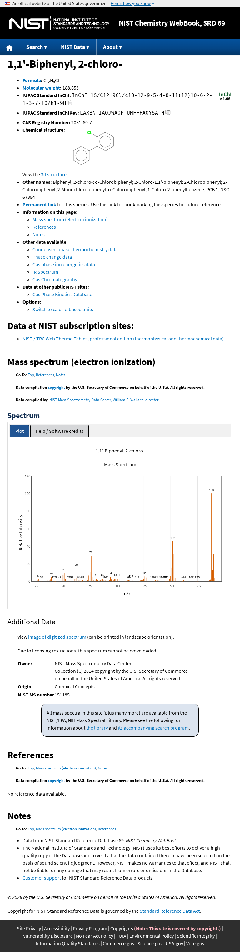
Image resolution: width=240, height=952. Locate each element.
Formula (31, 80)
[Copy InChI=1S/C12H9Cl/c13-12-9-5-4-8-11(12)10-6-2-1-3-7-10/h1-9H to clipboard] (69, 104)
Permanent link (39, 204)
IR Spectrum (45, 272)
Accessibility (57, 928)
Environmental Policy (151, 936)
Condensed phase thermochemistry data (75, 249)
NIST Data (73, 47)
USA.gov (174, 943)
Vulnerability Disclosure (48, 936)
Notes (38, 234)
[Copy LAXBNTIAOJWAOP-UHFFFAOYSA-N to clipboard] (168, 114)
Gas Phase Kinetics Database (62, 294)
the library (97, 728)
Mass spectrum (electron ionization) (70, 219)
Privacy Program (90, 928)
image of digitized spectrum (57, 637)
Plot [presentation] (19, 431)
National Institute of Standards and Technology (59, 23)
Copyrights (121, 928)
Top (31, 375)
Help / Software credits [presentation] (59, 431)
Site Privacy (29, 928)
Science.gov (150, 943)
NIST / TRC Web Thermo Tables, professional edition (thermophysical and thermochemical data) (123, 338)
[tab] (19, 431)
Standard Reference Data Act (170, 911)
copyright (56, 387)
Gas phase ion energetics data (63, 264)
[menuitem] (9, 47)
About (110, 47)
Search (34, 47)
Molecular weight (41, 88)
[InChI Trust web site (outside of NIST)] (225, 99)
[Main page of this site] (9, 47)
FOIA (121, 936)
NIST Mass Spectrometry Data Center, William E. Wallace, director (104, 400)
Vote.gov (195, 943)
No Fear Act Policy (94, 936)
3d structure (54, 174)
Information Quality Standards (68, 943)
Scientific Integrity (196, 936)
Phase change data (52, 257)
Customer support (41, 878)
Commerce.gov (118, 943)
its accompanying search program (153, 728)
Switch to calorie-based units (62, 309)
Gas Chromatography (54, 279)
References (44, 227)
